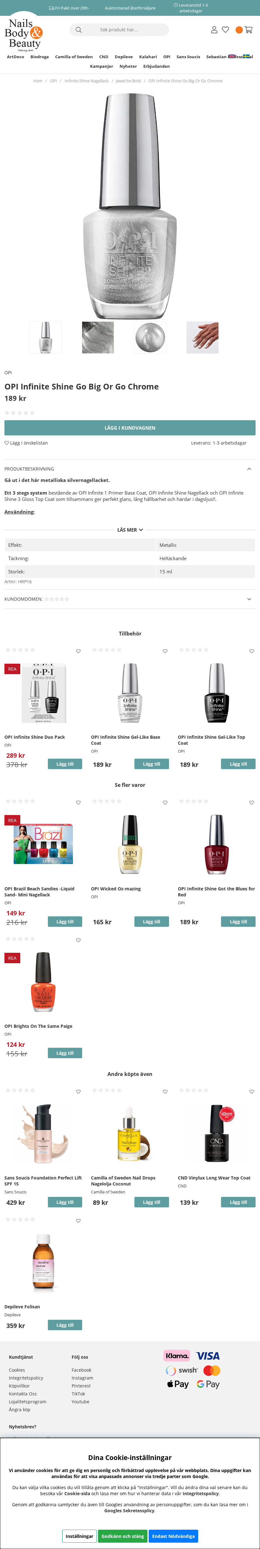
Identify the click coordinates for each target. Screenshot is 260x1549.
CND (103, 57)
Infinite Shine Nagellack (87, 81)
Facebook (81, 1370)
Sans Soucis (188, 57)
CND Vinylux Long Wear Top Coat (214, 1178)
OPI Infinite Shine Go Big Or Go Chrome (185, 81)
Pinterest (81, 1386)
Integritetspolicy (26, 1378)
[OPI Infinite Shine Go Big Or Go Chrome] (52, 337)
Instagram (82, 1378)
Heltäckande (172, 558)
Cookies (17, 1370)
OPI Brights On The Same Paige (38, 1026)
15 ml (165, 571)
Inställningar (79, 1536)
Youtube (80, 1402)
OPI (166, 57)
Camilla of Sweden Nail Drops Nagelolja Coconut (123, 1181)
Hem (37, 81)
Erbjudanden (156, 66)
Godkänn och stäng (122, 1536)
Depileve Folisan (22, 1307)
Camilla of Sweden (74, 57)
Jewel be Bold (128, 81)
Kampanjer (101, 66)
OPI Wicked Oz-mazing (116, 889)
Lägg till (65, 1202)
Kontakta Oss (23, 1394)
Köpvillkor (19, 1386)
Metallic (168, 545)
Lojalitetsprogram (27, 1402)
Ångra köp (19, 1410)
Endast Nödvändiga (173, 1536)
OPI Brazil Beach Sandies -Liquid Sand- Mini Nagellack (39, 892)
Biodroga (39, 57)
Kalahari (148, 57)
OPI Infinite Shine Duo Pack (34, 737)
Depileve (124, 57)
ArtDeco (15, 57)
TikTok (78, 1394)
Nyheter (128, 66)
